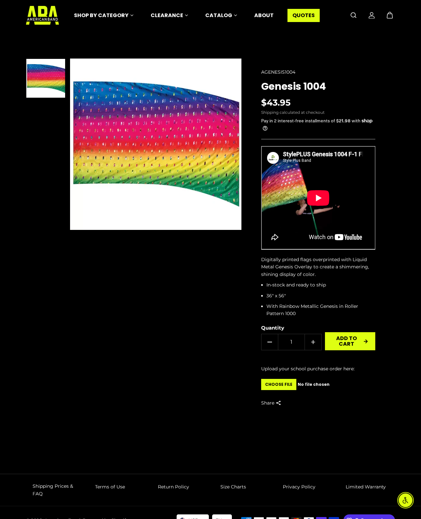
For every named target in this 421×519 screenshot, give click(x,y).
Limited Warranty (366, 487)
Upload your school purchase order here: (308, 369)
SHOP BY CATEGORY (101, 15)
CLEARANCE (167, 15)
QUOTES (303, 15)
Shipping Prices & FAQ (53, 489)
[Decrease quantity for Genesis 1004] (269, 342)
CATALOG (218, 15)
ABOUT (264, 15)
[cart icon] (389, 15)
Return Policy (173, 487)
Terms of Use (110, 487)
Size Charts (233, 487)
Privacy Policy (299, 487)
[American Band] (42, 15)
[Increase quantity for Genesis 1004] (313, 342)
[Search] (353, 15)
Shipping (270, 112)
